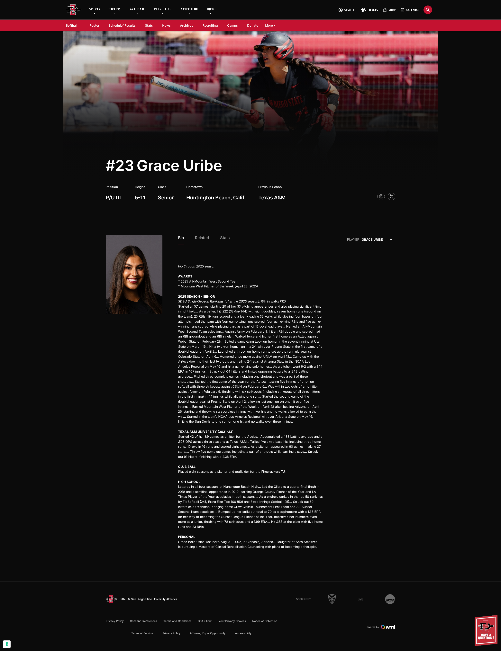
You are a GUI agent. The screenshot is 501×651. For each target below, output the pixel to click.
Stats (149, 25)
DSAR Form (205, 621)
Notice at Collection (264, 621)
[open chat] (487, 630)
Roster (94, 25)
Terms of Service (142, 633)
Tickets (115, 9)
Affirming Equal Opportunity (208, 633)
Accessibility (243, 633)
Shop (389, 12)
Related (202, 237)
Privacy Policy (115, 621)
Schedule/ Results (122, 25)
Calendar (413, 10)
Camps (232, 25)
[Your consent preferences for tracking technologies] (7, 644)
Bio (181, 237)
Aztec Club (189, 9)
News (166, 25)
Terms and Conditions (177, 621)
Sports (94, 9)
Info (210, 9)
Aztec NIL (137, 9)
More (269, 25)
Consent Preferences (143, 621)
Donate (252, 25)
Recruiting (162, 9)
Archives (186, 25)
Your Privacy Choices (232, 621)
